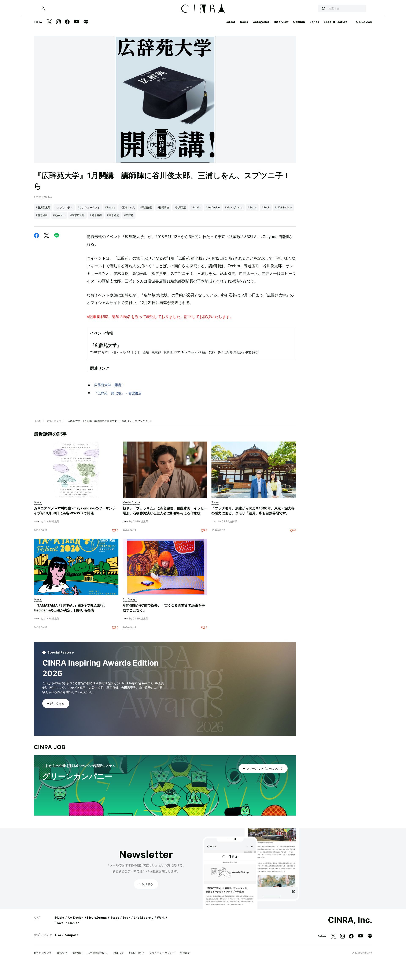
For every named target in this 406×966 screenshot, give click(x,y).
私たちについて (43, 952)
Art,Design (76, 917)
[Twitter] (49, 22)
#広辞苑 (128, 215)
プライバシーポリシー (162, 952)
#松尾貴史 (163, 207)
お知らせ (118, 952)
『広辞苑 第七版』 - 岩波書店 (118, 393)
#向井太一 (59, 215)
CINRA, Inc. (350, 920)
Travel (59, 922)
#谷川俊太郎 (43, 207)
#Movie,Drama (234, 207)
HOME (37, 420)
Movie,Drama (97, 917)
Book (126, 917)
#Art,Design (213, 207)
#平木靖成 (113, 215)
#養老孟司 (42, 215)
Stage (114, 917)
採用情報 (77, 952)
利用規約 (185, 952)
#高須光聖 (146, 207)
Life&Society (53, 420)
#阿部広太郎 (77, 215)
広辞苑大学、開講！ (109, 385)
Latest (230, 22)
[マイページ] (42, 8)
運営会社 (62, 952)
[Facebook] (67, 22)
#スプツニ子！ (64, 207)
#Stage (252, 207)
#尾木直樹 (96, 215)
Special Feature (335, 22)
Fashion (73, 922)
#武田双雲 (180, 207)
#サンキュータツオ (89, 207)
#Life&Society (283, 207)
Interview (281, 22)
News (244, 22)
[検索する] (323, 8)
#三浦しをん (128, 207)
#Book (266, 207)
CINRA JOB (364, 22)
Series (314, 22)
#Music (196, 207)
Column (299, 22)
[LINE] (86, 22)
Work (161, 917)
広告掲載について (98, 952)
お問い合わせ (136, 952)
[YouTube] (76, 22)
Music (59, 917)
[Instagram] (58, 22)
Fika (58, 934)
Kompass (71, 934)
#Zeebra (110, 207)
